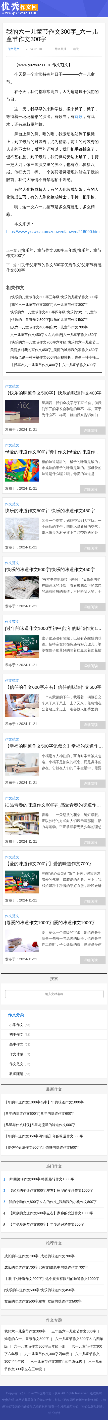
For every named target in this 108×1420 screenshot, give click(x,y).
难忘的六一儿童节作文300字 (26, 1339)
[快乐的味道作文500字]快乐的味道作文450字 (50, 569)
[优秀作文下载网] (19, 12)
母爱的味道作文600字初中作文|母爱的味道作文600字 (54, 451)
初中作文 (19, 1034)
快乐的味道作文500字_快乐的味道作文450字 (50, 510)
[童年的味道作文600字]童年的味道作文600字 (39, 1113)
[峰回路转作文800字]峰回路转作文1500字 (41, 1179)
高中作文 (19, 1044)
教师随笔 (19, 1074)
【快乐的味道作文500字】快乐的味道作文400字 (53, 393)
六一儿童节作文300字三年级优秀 (56, 1361)
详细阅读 (91, 430)
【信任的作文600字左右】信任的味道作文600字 (53, 687)
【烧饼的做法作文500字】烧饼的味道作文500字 (42, 1147)
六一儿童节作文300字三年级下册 (40, 1346)
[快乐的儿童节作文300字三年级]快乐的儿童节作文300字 (54, 297)
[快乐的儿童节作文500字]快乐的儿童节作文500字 (49, 320)
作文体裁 (19, 1054)
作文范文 (14, 49)
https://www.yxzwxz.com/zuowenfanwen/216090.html (53, 232)
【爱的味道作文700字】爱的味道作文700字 (48, 863)
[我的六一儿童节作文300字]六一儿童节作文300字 (49, 305)
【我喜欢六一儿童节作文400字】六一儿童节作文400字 (53, 365)
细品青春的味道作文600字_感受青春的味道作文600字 (54, 804)
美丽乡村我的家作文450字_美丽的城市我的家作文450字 (54, 350)
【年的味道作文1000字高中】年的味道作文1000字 (44, 1102)
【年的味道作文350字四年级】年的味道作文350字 (43, 1136)
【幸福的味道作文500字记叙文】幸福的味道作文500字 (54, 746)
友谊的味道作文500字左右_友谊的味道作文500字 (43, 1301)
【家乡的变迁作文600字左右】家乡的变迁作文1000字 (51, 1190)
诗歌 (79, 116)
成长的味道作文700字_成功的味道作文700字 (39, 1256)
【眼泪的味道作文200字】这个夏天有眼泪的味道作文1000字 (51, 1279)
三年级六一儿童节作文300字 (73, 1331)
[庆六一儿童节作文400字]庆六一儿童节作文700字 (49, 327)
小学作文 (19, 1025)
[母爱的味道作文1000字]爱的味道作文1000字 (50, 922)
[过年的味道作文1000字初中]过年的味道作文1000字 (54, 628)
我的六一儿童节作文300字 (24, 1331)
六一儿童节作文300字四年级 (46, 1354)
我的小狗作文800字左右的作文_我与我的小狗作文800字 (53, 1202)
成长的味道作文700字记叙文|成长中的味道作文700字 (46, 1267)
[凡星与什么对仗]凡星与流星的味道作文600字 (40, 1125)
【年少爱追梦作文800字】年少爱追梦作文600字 (46, 1224)
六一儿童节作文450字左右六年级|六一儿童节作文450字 (53, 335)
